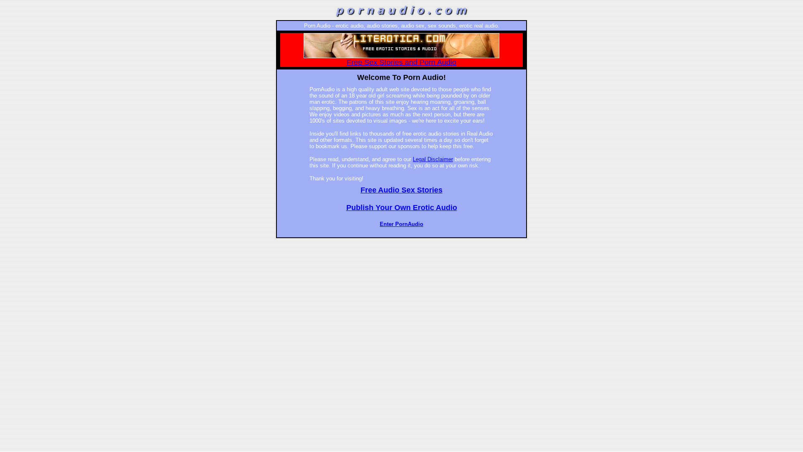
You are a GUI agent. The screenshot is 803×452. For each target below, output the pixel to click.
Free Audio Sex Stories (401, 190)
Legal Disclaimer (433, 159)
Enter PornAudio (401, 224)
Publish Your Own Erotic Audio (401, 207)
